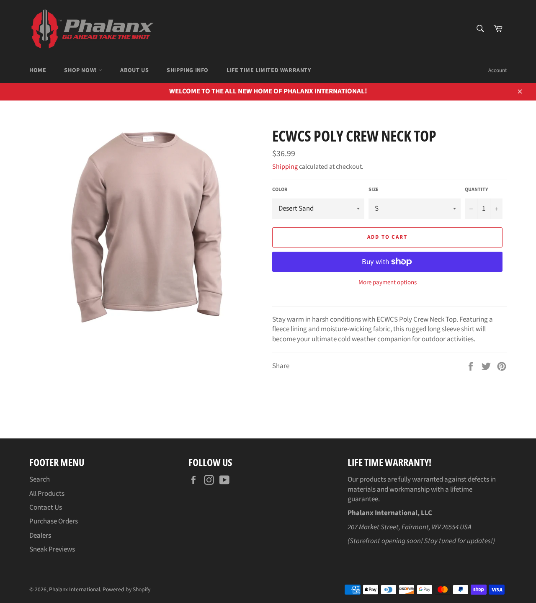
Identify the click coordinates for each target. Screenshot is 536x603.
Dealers (40, 536)
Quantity (476, 189)
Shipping (285, 166)
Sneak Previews (52, 549)
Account (497, 70)
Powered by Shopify (126, 589)
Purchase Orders (53, 521)
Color (279, 189)
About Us (134, 70)
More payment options (387, 282)
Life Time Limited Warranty (269, 70)
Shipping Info (188, 70)
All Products (46, 494)
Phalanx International (74, 589)
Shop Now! (81, 70)
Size (373, 189)
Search (39, 479)
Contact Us (45, 507)
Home (37, 70)
